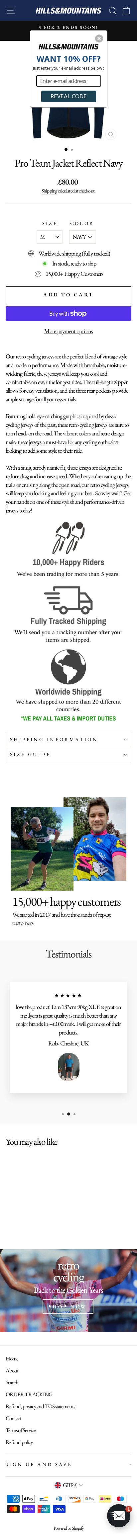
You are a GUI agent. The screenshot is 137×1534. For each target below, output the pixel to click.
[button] (99, 38)
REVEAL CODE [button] (69, 96)
